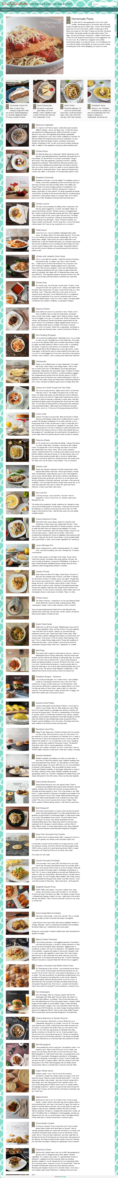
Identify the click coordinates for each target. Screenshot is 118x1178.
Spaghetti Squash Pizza (46, 886)
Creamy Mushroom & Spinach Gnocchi (52, 1018)
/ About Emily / (53, 9)
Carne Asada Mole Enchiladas (48, 913)
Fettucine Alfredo (43, 440)
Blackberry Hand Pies (45, 729)
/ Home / (43, 9)
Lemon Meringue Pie (44, 545)
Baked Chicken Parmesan (46, 939)
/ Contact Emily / (85, 9)
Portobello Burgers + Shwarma (48, 676)
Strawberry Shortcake (44, 177)
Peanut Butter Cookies (45, 1123)
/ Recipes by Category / (68, 9)
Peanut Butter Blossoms (46, 781)
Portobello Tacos (98, 105)
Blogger (64, 1176)
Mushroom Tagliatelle (44, 125)
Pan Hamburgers (43, 992)
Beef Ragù (40, 650)
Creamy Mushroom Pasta (46, 519)
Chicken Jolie (41, 466)
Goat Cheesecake (44, 105)
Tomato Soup (41, 282)
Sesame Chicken (43, 308)
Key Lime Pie (41, 492)
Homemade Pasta (82, 19)
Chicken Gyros (42, 597)
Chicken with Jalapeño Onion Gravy (50, 256)
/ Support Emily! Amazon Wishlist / (26, 9)
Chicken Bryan (42, 151)
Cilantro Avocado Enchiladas (48, 860)
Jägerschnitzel (42, 1097)
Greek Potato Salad (44, 624)
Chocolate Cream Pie (19, 105)
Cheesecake (41, 361)
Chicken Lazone (42, 203)
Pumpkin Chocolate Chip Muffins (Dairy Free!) (54, 965)
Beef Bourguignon (43, 1044)
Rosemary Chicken (44, 1149)
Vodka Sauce (41, 230)
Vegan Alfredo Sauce (44, 1070)
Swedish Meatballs (43, 755)
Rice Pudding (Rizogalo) (46, 335)
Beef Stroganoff (42, 808)
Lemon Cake (41, 414)
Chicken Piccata (42, 571)
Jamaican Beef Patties (45, 703)
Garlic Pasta (69, 105)
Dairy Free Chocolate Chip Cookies (50, 834)
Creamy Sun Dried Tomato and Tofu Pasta (53, 387)
